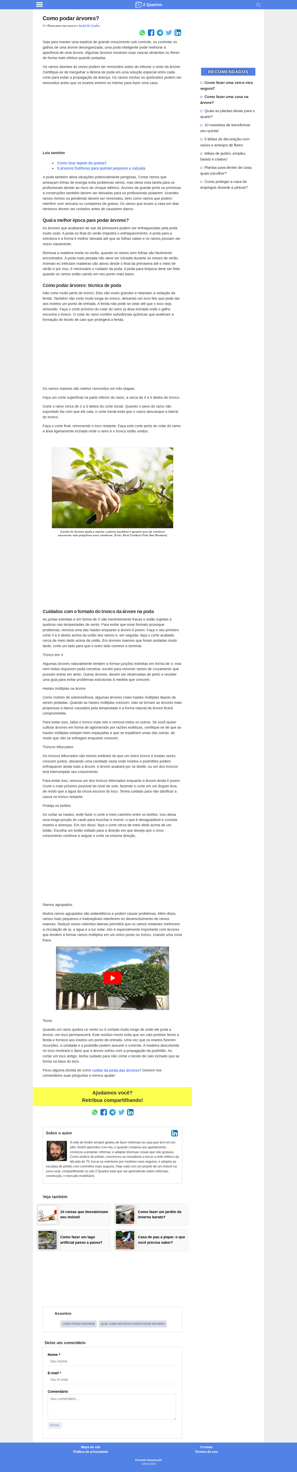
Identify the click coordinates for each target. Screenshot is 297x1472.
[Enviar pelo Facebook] (151, 32)
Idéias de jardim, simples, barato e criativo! (223, 156)
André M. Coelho (89, 25)
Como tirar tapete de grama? (82, 163)
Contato (206, 1447)
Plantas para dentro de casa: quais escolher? (226, 170)
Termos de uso (206, 1451)
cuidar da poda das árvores (115, 1070)
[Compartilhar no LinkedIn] (178, 32)
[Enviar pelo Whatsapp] (142, 32)
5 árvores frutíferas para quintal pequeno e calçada (101, 168)
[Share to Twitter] (169, 32)
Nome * (54, 1355)
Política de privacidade (90, 1451)
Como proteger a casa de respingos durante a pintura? (224, 184)
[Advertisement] (112, 117)
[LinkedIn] (174, 1133)
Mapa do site (90, 1447)
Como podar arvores (78, 1323)
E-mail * (54, 1373)
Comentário (58, 1392)
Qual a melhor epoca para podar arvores (133, 1323)
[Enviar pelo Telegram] (160, 32)
